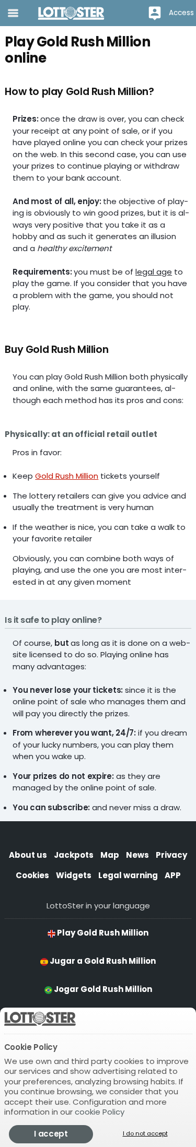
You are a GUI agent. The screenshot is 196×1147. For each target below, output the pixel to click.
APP (173, 875)
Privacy (171, 854)
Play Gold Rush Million (101, 932)
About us (28, 854)
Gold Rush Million (66, 475)
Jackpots (74, 854)
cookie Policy (99, 1111)
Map (109, 854)
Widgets (73, 875)
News (137, 854)
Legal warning (128, 875)
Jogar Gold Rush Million (102, 989)
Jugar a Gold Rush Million (102, 960)
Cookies (32, 875)
